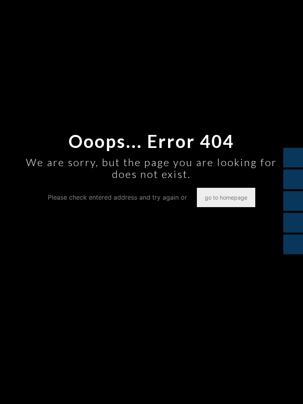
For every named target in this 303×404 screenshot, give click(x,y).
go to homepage (226, 197)
